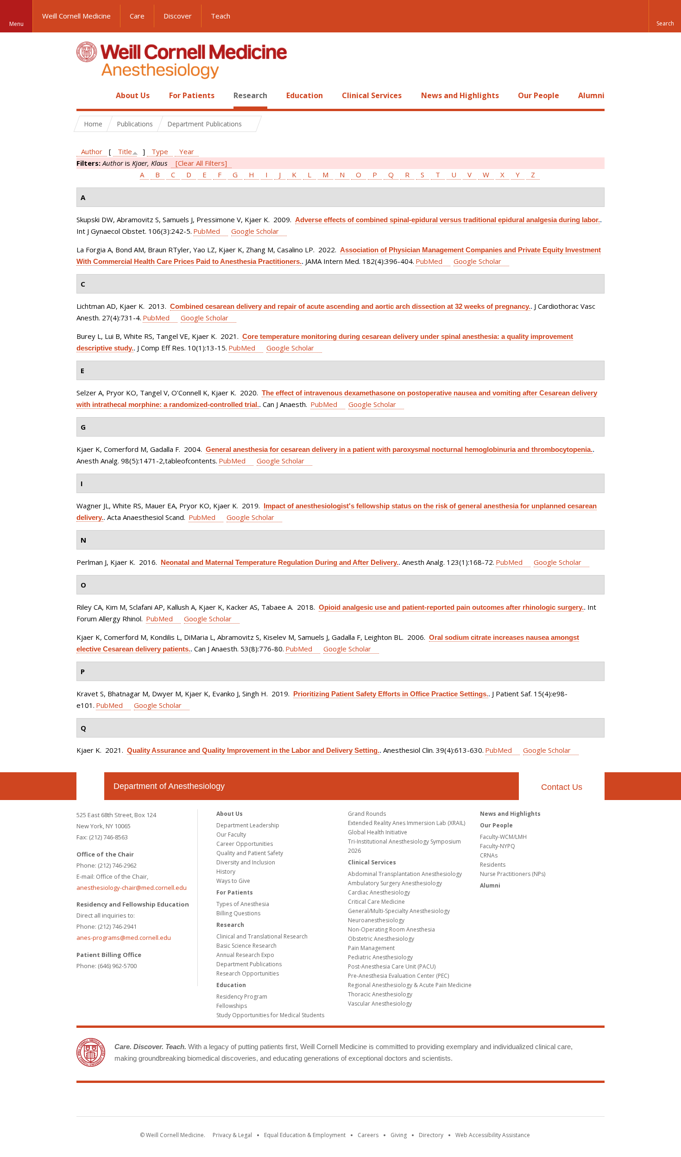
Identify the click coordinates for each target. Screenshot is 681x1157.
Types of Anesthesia (242, 904)
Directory (431, 1135)
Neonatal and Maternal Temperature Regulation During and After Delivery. (279, 562)
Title (125, 151)
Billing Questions (238, 913)
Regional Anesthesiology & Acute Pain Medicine (410, 985)
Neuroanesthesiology (376, 920)
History (225, 872)
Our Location (90, 786)
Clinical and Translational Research (262, 936)
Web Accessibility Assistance (492, 1135)
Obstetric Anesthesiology (381, 939)
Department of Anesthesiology (169, 786)
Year (186, 151)
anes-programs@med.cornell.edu (123, 937)
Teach (220, 15)
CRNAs (489, 855)
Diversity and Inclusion (245, 862)
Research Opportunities (247, 973)
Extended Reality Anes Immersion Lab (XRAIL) (406, 823)
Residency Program (241, 997)
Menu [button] (16, 24)
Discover (178, 15)
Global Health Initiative (377, 832)
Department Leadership (247, 825)
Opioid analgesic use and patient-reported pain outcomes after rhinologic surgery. (451, 607)
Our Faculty (231, 834)
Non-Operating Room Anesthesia (391, 929)
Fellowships (231, 1006)
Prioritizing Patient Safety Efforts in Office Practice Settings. (390, 694)
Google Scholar (255, 231)
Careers (368, 1135)
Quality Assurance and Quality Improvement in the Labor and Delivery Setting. (253, 750)
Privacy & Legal (232, 1135)
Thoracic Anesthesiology (380, 994)
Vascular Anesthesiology (380, 1003)
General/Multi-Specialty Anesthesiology (399, 911)
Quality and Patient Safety (249, 853)
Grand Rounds (367, 814)
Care (137, 15)
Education (304, 95)
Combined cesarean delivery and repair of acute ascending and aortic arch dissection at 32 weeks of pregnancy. (350, 306)
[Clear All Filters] (201, 163)
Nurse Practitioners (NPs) (512, 874)
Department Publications (249, 964)
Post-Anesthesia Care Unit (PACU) (391, 966)
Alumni (591, 95)
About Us (133, 95)
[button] (665, 16)
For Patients (191, 95)
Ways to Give (233, 881)
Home (86, 95)
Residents (492, 865)
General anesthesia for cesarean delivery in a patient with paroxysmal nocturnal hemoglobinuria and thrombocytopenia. (399, 449)
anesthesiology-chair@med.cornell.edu (131, 887)
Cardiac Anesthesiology (379, 892)
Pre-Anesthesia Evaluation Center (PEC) (398, 976)
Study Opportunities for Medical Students (270, 1015)
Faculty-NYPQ (497, 846)
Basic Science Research (246, 946)
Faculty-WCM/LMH (503, 837)
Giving (399, 1135)
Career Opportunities (244, 844)
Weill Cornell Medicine (76, 15)
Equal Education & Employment (305, 1135)
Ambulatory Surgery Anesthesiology (395, 883)
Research (250, 95)
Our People (538, 95)
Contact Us (561, 787)
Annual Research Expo (245, 955)
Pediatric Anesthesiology (380, 957)
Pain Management (371, 948)
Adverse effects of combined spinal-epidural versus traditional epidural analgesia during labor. (447, 220)
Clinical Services (372, 95)
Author (91, 151)
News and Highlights (460, 95)
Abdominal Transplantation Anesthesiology (405, 874)
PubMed (206, 231)
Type (159, 151)
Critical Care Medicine (376, 902)
